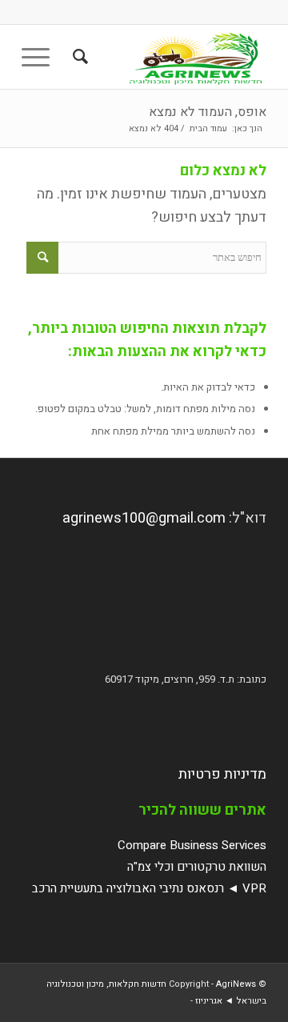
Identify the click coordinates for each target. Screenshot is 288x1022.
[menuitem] (78, 57)
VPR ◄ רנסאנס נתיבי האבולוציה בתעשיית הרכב (149, 888)
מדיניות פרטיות (222, 774)
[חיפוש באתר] (78, 57)
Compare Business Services (192, 845)
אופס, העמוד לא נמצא (207, 112)
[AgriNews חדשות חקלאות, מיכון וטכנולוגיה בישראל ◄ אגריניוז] (168, 57)
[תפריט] (41, 57)
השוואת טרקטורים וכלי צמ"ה (196, 867)
